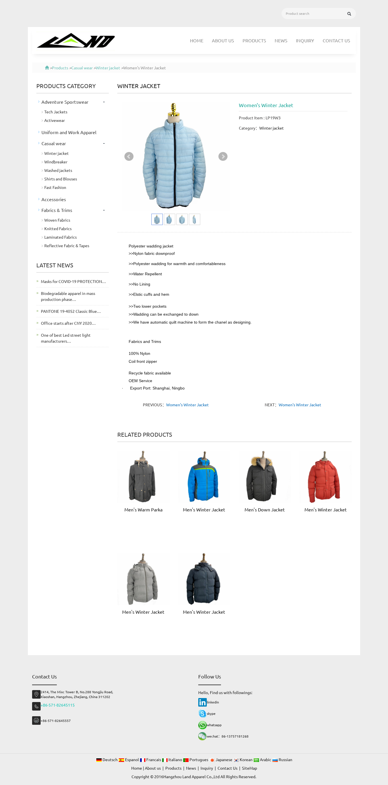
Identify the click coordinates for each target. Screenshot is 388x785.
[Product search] (349, 14)
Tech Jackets (55, 111)
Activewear (54, 120)
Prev (128, 156)
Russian (285, 759)
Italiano (175, 759)
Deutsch (110, 759)
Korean (246, 759)
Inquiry (305, 40)
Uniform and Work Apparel (68, 132)
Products (254, 40)
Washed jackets (58, 170)
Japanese (224, 759)
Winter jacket (108, 67)
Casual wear (82, 67)
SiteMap (249, 768)
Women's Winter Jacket (187, 404)
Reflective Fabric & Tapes (66, 245)
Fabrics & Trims (56, 210)
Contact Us (336, 40)
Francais (153, 759)
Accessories (53, 199)
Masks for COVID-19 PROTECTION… (73, 281)
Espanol (132, 759)
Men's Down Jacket (265, 509)
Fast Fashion (55, 187)
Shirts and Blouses (60, 178)
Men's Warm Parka (143, 509)
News (281, 40)
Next (223, 156)
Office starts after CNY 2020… (68, 323)
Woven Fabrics (57, 219)
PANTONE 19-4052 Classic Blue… (71, 311)
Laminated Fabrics (60, 237)
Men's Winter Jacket (204, 509)
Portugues (199, 759)
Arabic (265, 759)
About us (223, 40)
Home (196, 40)
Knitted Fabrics (58, 228)
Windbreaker (55, 161)
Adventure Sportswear (64, 102)
